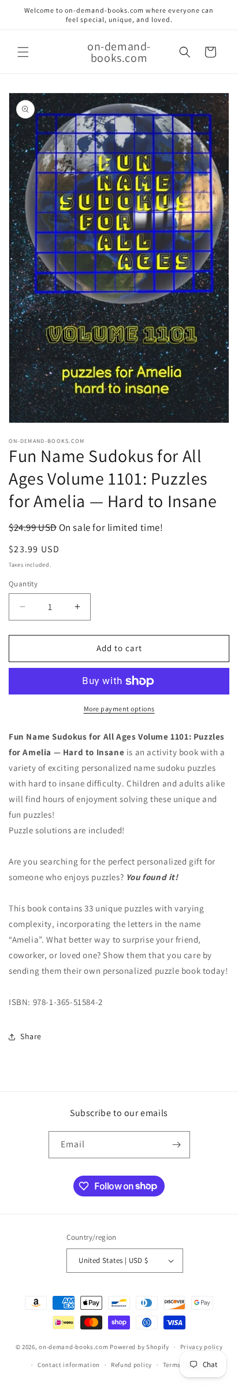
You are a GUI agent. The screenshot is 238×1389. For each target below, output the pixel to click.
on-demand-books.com (73, 1347)
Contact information (69, 1365)
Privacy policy (201, 1347)
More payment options (119, 708)
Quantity (23, 584)
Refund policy (131, 1365)
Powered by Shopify (139, 1347)
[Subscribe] (176, 1144)
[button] (23, 52)
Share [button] (31, 1036)
